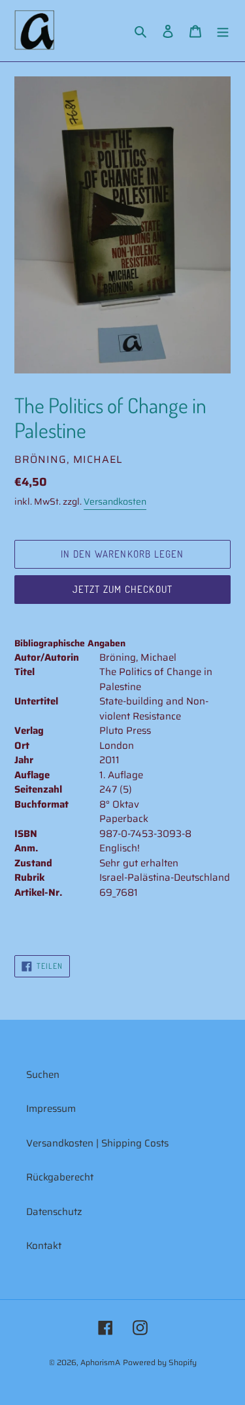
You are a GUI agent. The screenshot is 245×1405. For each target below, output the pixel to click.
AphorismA (100, 1362)
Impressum (51, 1108)
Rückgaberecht (59, 1177)
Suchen (42, 1074)
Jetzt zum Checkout (123, 589)
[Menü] (223, 31)
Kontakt (43, 1246)
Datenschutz (54, 1212)
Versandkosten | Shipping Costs (97, 1143)
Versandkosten (115, 501)
